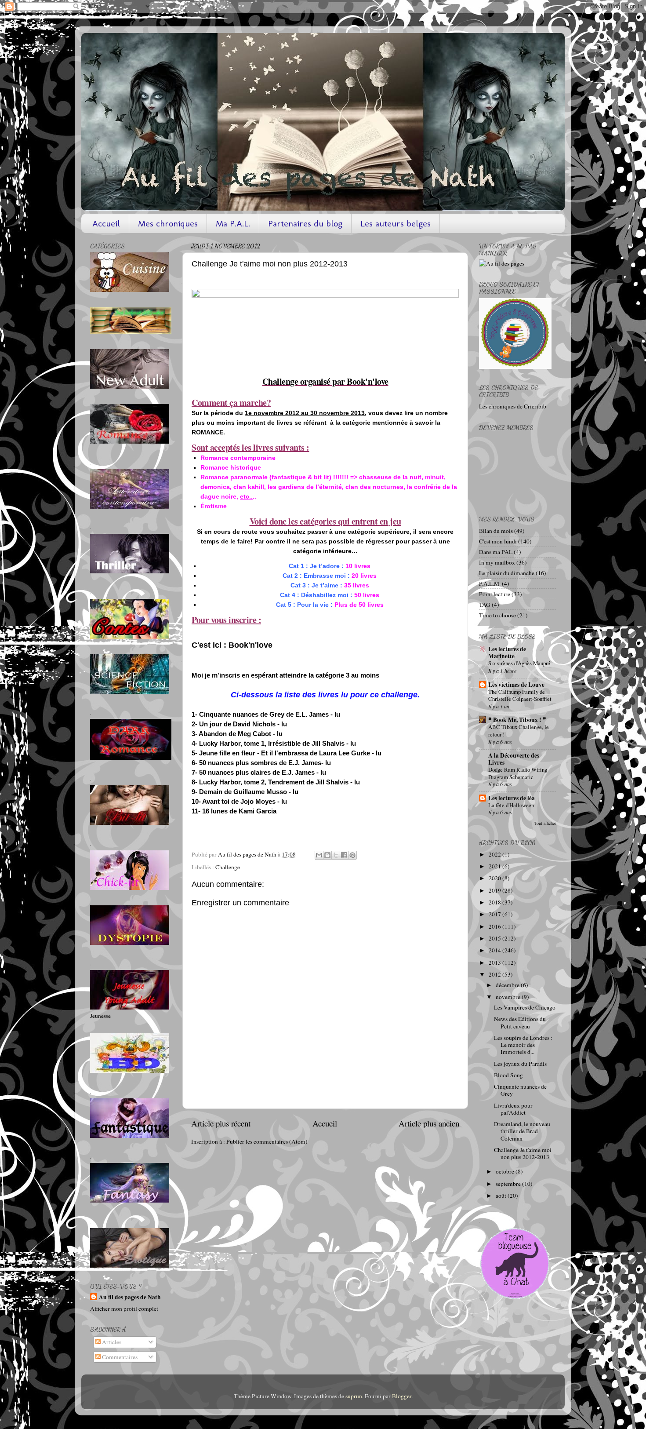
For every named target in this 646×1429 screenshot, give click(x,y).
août (502, 1195)
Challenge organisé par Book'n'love (325, 381)
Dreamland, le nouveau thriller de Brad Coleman (522, 1131)
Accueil (106, 223)
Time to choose (497, 615)
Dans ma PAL (495, 552)
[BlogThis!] (327, 855)
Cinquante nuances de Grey (520, 1090)
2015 (495, 938)
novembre (509, 997)
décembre (508, 985)
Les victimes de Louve (516, 684)
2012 (495, 974)
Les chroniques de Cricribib (512, 406)
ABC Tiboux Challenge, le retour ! (518, 730)
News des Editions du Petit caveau (520, 1022)
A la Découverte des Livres (513, 759)
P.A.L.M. (490, 583)
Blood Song (508, 1075)
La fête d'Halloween (511, 805)
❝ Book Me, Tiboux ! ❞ (517, 719)
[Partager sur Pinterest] (352, 855)
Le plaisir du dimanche (506, 573)
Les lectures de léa (511, 798)
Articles (111, 1342)
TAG (484, 605)
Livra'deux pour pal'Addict (513, 1108)
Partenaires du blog (305, 223)
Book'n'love (250, 645)
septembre (509, 1184)
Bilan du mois (496, 531)
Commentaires (119, 1357)
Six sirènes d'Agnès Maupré (519, 663)
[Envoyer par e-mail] (319, 855)
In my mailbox (497, 562)
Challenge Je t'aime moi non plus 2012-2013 (523, 1153)
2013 (495, 962)
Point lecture (494, 594)
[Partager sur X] (335, 855)
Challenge (227, 867)
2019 (495, 890)
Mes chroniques (168, 223)
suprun (353, 1396)
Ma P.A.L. (233, 223)
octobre (505, 1171)
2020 (495, 878)
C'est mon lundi (498, 541)
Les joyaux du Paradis (520, 1064)
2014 (495, 950)
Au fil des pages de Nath (130, 1297)
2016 (495, 926)
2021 (495, 866)
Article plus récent (220, 1123)
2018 (495, 902)
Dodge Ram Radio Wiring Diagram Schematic (517, 773)
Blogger (401, 1396)
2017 (495, 914)
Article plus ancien (429, 1123)
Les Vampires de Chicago (524, 1007)
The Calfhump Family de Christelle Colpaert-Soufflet (520, 695)
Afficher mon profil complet (124, 1308)
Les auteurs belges (395, 223)
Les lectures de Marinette (507, 652)
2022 (495, 854)
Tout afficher (545, 823)
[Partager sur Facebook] (344, 855)
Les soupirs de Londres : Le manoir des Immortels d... (523, 1045)
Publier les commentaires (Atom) (267, 1141)
